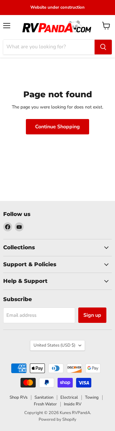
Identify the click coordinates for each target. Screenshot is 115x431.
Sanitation (43, 397)
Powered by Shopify (57, 419)
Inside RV (72, 404)
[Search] (103, 47)
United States (54, 345)
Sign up (92, 315)
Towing (92, 397)
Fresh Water (45, 404)
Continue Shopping (57, 126)
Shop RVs (18, 397)
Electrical (69, 397)
